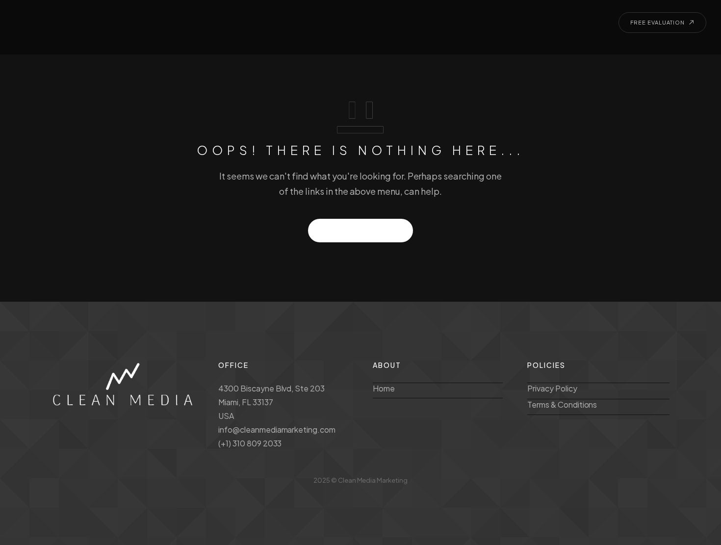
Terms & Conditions (562, 404)
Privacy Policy (552, 388)
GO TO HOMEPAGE (361, 230)
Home (384, 388)
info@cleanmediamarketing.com (276, 429)
